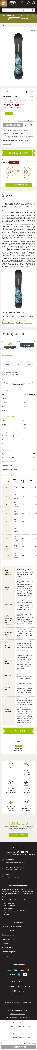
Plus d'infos (5, 914)
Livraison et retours (8, 939)
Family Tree (15, 316)
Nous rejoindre (7, 956)
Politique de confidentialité (17, 1014)
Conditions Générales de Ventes (17, 1010)
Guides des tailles (8, 935)
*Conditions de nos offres (17, 1007)
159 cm (9, 113)
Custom (8, 316)
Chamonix (13, 900)
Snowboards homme (11, 25)
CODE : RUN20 (13, 19)
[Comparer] (31, 125)
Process (30, 316)
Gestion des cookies (12, 1017)
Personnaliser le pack (18, 185)
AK (3, 316)
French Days (26, 1026)
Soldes (11, 1026)
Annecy (4, 900)
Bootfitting (5, 943)
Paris (26, 900)
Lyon (20, 900)
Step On (23, 316)
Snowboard (19, 323)
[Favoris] (26, 125)
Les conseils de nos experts (11, 926)
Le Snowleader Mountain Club (12, 931)
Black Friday (18, 1026)
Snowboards (28, 323)
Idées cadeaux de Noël (19, 1029)
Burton (6, 92)
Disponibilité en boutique (26, 121)
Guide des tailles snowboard (12, 108)
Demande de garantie (9, 952)
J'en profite (25, 18)
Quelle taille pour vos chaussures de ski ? (19, 1040)
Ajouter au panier (13, 125)
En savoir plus (7, 144)
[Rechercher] (34, 8)
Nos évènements (8, 947)
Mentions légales (25, 1017)
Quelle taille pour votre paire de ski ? (19, 1037)
